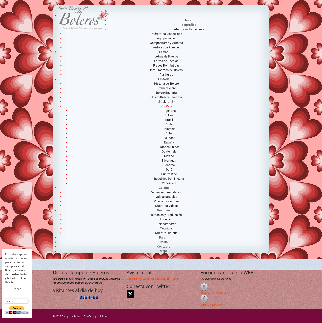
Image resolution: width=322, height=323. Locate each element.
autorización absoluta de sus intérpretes (78, 283)
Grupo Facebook (211, 304)
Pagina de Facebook (214, 293)
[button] (189, 24)
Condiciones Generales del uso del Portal (153, 279)
